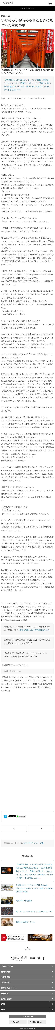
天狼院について (7, 966)
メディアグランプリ (31, 843)
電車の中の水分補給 (24, 901)
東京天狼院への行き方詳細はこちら (35, 630)
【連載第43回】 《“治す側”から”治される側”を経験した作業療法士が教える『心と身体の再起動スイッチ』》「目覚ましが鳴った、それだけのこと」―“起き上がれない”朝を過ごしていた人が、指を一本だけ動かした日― (35, 871)
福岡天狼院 (5, 983)
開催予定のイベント (9, 988)
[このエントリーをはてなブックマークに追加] (5, 816)
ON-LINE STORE (27, 1016)
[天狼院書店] (8, 2)
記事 (41, 843)
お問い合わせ (6, 999)
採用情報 (4, 993)
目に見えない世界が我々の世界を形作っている (34, 911)
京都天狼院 (5, 977)
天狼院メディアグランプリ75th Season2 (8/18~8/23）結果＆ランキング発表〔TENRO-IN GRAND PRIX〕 (34, 888)
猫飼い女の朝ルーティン (25, 922)
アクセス (16, 1022)
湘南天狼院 (5, 972)
